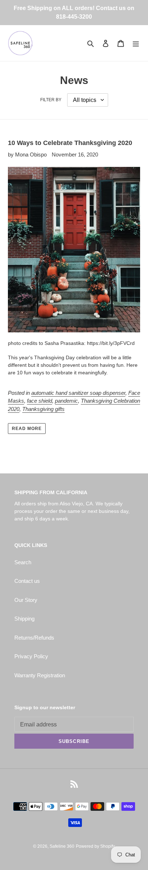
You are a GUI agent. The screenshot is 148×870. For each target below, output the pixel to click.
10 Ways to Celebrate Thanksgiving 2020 (70, 142)
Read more (27, 428)
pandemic (66, 401)
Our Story (25, 600)
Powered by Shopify (95, 846)
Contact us (27, 581)
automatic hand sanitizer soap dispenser (78, 393)
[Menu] (135, 43)
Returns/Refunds (34, 638)
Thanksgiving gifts (43, 409)
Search (22, 562)
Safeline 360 (62, 846)
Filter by (50, 99)
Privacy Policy (31, 656)
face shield (39, 401)
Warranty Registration (39, 675)
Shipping (24, 619)
